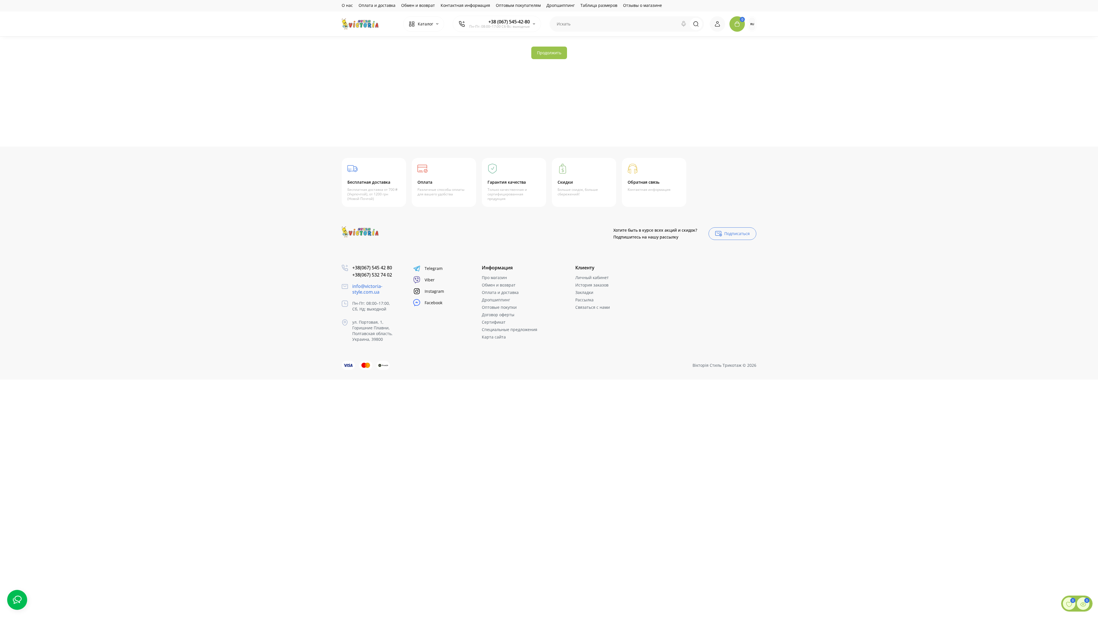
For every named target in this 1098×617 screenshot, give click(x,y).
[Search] (683, 24)
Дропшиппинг (560, 5)
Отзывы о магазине (642, 5)
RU (752, 24)
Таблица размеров (598, 5)
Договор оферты (498, 314)
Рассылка (584, 300)
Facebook (433, 302)
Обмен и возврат (418, 5)
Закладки (584, 292)
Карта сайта (494, 337)
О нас (347, 5)
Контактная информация (465, 5)
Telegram (434, 268)
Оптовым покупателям (518, 5)
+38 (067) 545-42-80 (509, 22)
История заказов (591, 285)
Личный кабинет (592, 277)
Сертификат (494, 322)
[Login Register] (717, 24)
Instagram (434, 291)
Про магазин (494, 277)
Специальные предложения (509, 329)
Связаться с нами (592, 307)
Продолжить (549, 52)
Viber (430, 280)
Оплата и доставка (377, 5)
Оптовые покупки (499, 307)
